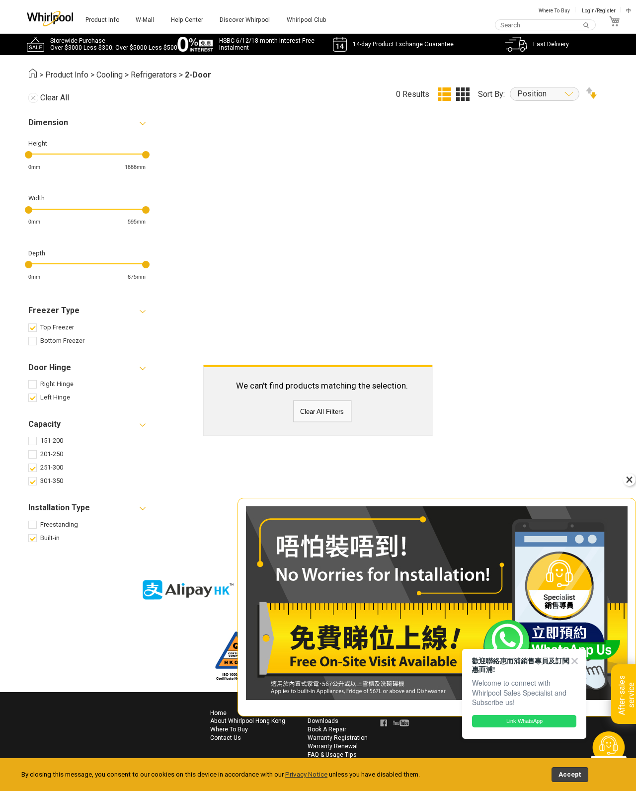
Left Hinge (55, 397)
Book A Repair (327, 729)
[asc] (591, 96)
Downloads (323, 720)
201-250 (51, 454)
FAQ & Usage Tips (332, 754)
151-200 (51, 440)
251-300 (51, 467)
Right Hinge (57, 384)
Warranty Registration (338, 737)
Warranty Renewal (333, 746)
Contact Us (225, 737)
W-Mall (145, 19)
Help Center (187, 19)
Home (218, 713)
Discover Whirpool (245, 19)
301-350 (51, 480)
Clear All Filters (322, 411)
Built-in (50, 538)
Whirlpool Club (306, 19)
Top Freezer (57, 327)
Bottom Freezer (62, 340)
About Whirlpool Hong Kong (247, 720)
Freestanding (59, 524)
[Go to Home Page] (32, 74)
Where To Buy (554, 10)
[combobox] (545, 25)
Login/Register (599, 10)
